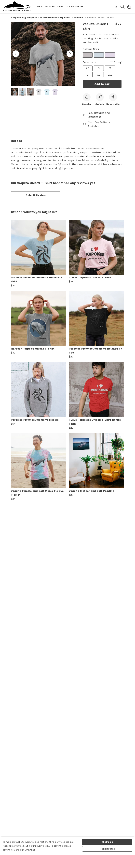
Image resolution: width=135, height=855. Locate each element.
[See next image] (70, 53)
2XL (110, 74)
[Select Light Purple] (110, 55)
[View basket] (129, 6)
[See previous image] (16, 53)
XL (98, 74)
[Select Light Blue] (99, 55)
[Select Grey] (88, 55)
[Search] (122, 6)
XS (87, 68)
